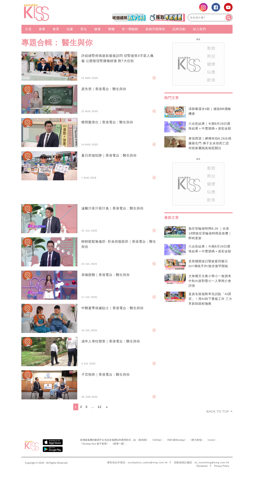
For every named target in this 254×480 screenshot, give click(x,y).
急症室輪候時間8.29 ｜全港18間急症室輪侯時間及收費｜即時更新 (210, 233)
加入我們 (199, 29)
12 (99, 407)
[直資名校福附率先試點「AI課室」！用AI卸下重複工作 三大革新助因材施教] (175, 297)
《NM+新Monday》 (176, 439)
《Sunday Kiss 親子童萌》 (94, 443)
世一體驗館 (130, 29)
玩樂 (70, 29)
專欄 (111, 29)
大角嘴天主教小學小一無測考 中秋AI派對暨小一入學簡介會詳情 (210, 280)
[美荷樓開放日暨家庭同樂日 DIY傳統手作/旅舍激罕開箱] (175, 264)
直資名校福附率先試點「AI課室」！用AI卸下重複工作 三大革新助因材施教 (210, 298)
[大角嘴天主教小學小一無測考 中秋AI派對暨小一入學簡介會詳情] (175, 279)
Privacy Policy (221, 465)
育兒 (83, 29)
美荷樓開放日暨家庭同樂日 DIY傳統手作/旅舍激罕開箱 (208, 264)
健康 (97, 29)
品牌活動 (179, 29)
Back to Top (217, 411)
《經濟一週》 (118, 443)
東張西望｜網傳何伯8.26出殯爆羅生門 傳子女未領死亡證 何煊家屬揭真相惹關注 (210, 143)
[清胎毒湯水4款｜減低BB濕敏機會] (175, 112)
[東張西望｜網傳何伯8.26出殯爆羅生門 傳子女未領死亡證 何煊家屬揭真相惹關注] (175, 141)
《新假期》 (143, 439)
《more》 (211, 439)
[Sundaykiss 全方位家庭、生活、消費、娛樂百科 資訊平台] (53, 12)
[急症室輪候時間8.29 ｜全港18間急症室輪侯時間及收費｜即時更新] (175, 232)
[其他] (154, 79)
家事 (42, 29)
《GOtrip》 (157, 439)
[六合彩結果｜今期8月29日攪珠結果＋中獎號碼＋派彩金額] (175, 127)
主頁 (28, 29)
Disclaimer (202, 465)
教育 (56, 29)
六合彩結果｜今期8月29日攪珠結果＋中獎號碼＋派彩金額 (210, 126)
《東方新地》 (196, 439)
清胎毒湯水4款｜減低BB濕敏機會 (210, 111)
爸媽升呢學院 (155, 29)
